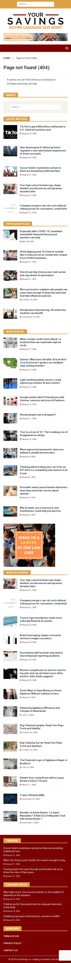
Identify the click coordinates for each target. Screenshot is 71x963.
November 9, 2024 (30, 823)
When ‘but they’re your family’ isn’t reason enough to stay (34, 860)
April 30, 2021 (28, 241)
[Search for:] (35, 4)
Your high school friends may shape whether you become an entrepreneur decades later (41, 188)
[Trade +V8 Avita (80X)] (10, 799)
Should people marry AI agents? (38, 414)
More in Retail (15, 331)
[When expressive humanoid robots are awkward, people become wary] (10, 453)
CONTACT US (10, 950)
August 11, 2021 (29, 262)
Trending (12, 840)
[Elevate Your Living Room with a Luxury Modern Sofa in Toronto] (10, 781)
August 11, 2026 (29, 418)
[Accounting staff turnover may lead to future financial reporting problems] (10, 656)
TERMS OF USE (11, 936)
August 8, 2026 (28, 457)
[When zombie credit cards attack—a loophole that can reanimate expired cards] (10, 343)
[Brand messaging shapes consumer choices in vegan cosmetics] (10, 639)
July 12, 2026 (28, 715)
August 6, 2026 (28, 477)
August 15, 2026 (29, 370)
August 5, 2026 (28, 497)
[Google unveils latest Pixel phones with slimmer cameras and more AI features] (10, 401)
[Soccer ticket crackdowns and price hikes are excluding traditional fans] (10, 171)
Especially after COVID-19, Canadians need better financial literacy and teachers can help (41, 234)
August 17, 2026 (29, 349)
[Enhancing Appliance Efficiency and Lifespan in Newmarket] (10, 711)
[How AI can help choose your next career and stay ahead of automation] (10, 275)
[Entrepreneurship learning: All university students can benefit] (10, 313)
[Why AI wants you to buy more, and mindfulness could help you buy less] (10, 511)
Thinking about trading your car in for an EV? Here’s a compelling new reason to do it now (44, 470)
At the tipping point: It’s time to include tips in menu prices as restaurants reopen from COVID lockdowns (43, 254)
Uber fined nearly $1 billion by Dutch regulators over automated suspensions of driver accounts (43, 150)
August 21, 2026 (29, 175)
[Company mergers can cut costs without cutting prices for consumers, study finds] (10, 209)
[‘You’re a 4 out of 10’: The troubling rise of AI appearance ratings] (10, 436)
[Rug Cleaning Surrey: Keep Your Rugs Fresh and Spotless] (10, 746)
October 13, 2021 (29, 300)
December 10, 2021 (31, 317)
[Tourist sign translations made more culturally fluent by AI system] (10, 621)
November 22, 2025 (31, 799)
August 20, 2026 (29, 625)
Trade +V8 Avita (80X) (32, 795)
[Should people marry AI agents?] (10, 418)
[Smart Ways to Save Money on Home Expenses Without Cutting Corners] (10, 694)
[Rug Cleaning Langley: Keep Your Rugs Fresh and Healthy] (10, 729)
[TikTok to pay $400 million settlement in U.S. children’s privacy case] (10, 132)
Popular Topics (16, 884)
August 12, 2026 (29, 404)
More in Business (17, 572)
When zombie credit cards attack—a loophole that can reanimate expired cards (40, 342)
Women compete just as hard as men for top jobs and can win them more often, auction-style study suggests (43, 673)
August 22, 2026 (29, 133)
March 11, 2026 (29, 785)
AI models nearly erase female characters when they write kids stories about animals (44, 490)
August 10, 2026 (29, 439)
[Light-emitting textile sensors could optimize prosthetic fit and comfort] (10, 383)
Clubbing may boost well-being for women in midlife (31, 916)
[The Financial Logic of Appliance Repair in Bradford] (10, 764)
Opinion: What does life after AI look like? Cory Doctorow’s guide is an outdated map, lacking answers (43, 362)
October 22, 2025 (29, 732)
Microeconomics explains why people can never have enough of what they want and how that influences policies (43, 292)
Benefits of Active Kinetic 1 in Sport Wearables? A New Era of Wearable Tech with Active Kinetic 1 (42, 815)
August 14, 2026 (29, 387)
